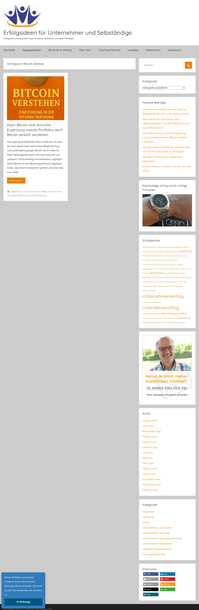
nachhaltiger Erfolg (178, 273)
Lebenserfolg (156, 273)
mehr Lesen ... (16, 180)
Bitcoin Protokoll (172, 251)
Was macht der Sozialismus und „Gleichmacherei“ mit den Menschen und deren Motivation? (165, 123)
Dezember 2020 (151, 479)
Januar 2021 (149, 473)
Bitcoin (155, 247)
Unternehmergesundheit (173, 313)
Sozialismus (174, 282)
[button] (151, 574)
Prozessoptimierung (176, 277)
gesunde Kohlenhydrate (167, 264)
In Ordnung (23, 601)
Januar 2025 (149, 441)
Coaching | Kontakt (109, 50)
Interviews (148, 516)
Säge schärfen (158, 286)
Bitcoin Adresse (163, 247)
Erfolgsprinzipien (158, 256)
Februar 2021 (149, 468)
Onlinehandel (164, 277)
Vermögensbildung (36, 195)
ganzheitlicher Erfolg (159, 260)
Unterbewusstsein (149, 290)
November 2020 (151, 484)
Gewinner (179, 264)
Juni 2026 (147, 425)
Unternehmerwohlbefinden (152, 318)
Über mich (85, 50)
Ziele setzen (181, 322)
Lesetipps (133, 50)
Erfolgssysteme (181, 256)
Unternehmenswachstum (151, 302)
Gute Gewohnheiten (161, 269)
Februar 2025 (149, 436)
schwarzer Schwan (162, 282)
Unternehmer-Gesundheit (157, 543)
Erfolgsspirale (170, 256)
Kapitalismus (173, 269)
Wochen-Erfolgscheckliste (152, 322)
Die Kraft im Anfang (60, 50)
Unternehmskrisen (169, 318)
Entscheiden (146, 256)
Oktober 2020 (150, 489)
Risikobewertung (148, 282)
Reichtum (188, 277)
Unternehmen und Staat (34, 191)
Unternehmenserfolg (163, 296)
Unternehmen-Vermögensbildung (162, 538)
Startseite (9, 50)
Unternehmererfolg (160, 307)
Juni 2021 (147, 452)
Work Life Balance (169, 322)
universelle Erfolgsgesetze (173, 286)
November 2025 (151, 431)
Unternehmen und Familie (157, 527)
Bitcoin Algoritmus (177, 247)
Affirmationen (147, 247)
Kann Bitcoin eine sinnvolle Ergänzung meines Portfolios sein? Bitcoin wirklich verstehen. (35, 130)
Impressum (174, 50)
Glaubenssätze (147, 269)
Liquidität (167, 273)
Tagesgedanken (31, 50)
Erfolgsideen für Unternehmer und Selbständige (67, 32)
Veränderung (183, 318)
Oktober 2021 (149, 447)
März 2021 (148, 463)
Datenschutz (153, 50)
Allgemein (16, 191)
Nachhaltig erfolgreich (150, 277)
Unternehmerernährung (151, 314)
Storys (146, 522)
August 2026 (149, 420)
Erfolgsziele (146, 260)
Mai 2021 (147, 458)
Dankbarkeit (185, 251)
